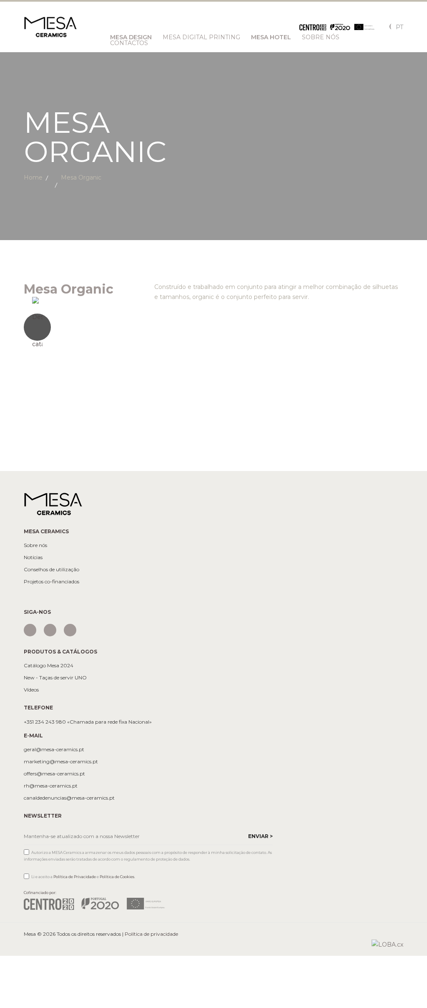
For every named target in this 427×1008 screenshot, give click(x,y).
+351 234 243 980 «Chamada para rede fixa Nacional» (88, 721)
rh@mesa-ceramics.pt (51, 785)
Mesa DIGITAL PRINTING (201, 37)
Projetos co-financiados (51, 581)
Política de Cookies (117, 876)
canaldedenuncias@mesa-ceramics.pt (69, 797)
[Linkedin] (70, 630)
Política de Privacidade (74, 876)
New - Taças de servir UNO (55, 677)
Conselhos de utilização (51, 569)
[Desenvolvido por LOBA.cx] (387, 944)
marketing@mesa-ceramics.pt (61, 761)
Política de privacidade (151, 934)
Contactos (129, 43)
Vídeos (31, 689)
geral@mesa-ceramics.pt (54, 749)
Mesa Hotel (271, 37)
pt (399, 27)
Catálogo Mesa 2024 (48, 665)
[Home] (53, 503)
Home (33, 177)
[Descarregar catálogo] (83, 327)
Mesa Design (131, 37)
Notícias (33, 557)
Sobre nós (35, 545)
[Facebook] (50, 630)
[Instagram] (30, 630)
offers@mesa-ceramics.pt (54, 773)
